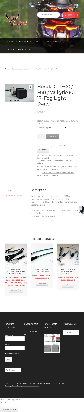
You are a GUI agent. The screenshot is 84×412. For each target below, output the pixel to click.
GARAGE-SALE (38, 42)
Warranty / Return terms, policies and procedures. (22, 386)
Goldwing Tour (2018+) (16, 285)
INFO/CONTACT (24, 49)
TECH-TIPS (69, 42)
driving (43, 160)
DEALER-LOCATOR (54, 42)
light (66, 160)
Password (8, 344)
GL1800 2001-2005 (54, 167)
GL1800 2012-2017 (44, 169)
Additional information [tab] (14, 195)
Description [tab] (10, 190)
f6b (48, 160)
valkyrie (40, 163)
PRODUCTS (23, 42)
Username (9, 335)
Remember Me (12, 354)
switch (26, 69)
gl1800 (56, 160)
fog (51, 160)
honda (61, 160)
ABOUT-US (11, 49)
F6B (45, 167)
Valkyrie (55, 169)
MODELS (10, 42)
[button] (30, 87)
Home (8, 69)
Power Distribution (17, 69)
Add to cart (52, 136)
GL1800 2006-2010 (69, 167)
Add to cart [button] (42, 283)
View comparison (9, 409)
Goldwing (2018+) (20, 283)
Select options (16, 290)
